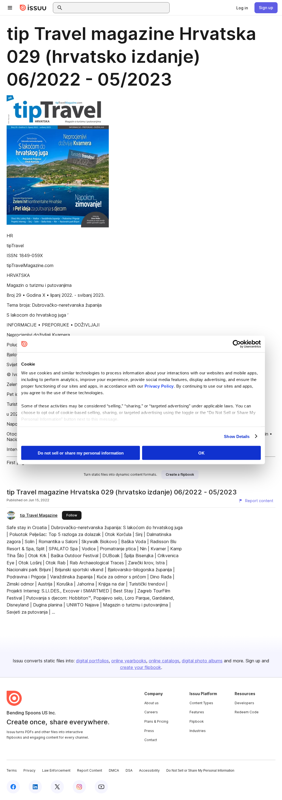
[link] (242, 7)
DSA (129, 770)
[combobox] (116, 7)
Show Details (237, 436)
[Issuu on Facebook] (13, 786)
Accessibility (149, 770)
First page (17, 462)
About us (151, 703)
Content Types (201, 703)
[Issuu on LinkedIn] (35, 786)
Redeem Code (247, 712)
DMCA (114, 770)
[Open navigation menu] (9, 7)
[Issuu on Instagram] (79, 786)
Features (196, 712)
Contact (150, 740)
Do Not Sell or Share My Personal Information (200, 770)
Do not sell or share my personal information (81, 453)
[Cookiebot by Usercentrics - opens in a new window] (237, 344)
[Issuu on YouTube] (101, 786)
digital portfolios (92, 660)
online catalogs (164, 660)
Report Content (89, 770)
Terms (12, 770)
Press (149, 731)
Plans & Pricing (156, 721)
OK (201, 453)
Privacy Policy (159, 385)
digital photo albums (202, 660)
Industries (197, 731)
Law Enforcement (56, 770)
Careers (151, 712)
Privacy (29, 770)
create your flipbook (140, 667)
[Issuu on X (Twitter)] (57, 786)
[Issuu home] (33, 8)
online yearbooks (128, 660)
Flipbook (196, 721)
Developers (244, 703)
